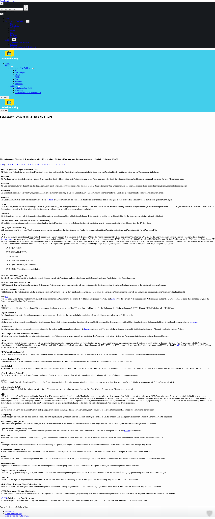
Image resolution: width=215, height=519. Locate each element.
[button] (209, 513)
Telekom (18, 81)
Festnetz (50, 200)
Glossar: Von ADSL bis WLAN (17, 516)
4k (178, 345)
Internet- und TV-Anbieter (20, 68)
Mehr (7, 66)
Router (127, 431)
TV (6, 297)
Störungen (194, 322)
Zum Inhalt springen (8, 1)
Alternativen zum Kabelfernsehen (28, 93)
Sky (16, 79)
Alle (2, 164)
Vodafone (19, 84)
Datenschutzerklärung (13, 514)
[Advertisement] (107, 139)
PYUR (17, 75)
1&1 (16, 70)
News (7, 63)
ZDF (113, 299)
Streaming (19, 90)
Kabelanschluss (7, 239)
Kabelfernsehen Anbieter (24, 88)
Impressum (9, 511)
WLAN (4, 498)
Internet (87, 329)
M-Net (17, 77)
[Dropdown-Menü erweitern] (12, 66)
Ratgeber (13, 86)
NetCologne (20, 72)
